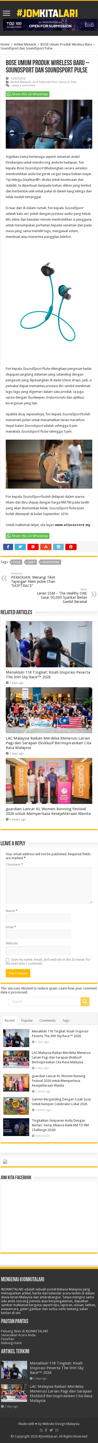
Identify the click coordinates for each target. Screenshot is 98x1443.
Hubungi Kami (11, 1343)
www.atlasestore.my (72, 525)
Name (11, 911)
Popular (27, 1020)
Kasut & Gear (68, 82)
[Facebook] (46, 1430)
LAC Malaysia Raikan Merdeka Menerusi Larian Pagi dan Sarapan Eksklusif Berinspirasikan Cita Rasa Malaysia (48, 743)
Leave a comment (23, 85)
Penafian (7, 1339)
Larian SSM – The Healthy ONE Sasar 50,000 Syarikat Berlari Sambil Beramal (62, 596)
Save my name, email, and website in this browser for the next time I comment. (48, 961)
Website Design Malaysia (60, 1424)
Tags (66, 1020)
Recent (10, 1020)
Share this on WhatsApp (30, 94)
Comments (47, 1020)
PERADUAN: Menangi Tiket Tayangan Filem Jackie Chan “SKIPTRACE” (33, 580)
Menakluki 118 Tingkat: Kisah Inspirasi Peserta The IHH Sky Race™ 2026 (48, 674)
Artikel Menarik (25, 44)
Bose (16, 562)
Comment (14, 864)
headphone (50, 562)
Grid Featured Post (44, 82)
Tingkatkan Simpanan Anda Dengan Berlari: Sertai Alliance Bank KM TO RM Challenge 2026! (60, 1125)
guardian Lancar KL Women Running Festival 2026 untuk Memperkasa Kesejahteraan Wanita (48, 811)
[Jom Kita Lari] (47, 12)
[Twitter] (51, 1430)
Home (5, 44)
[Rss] (41, 1430)
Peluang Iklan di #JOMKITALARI (24, 1331)
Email (11, 927)
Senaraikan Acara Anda (18, 1335)
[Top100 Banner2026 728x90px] (50, 24)
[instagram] (57, 1430)
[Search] (84, 1001)
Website (12, 943)
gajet (31, 562)
